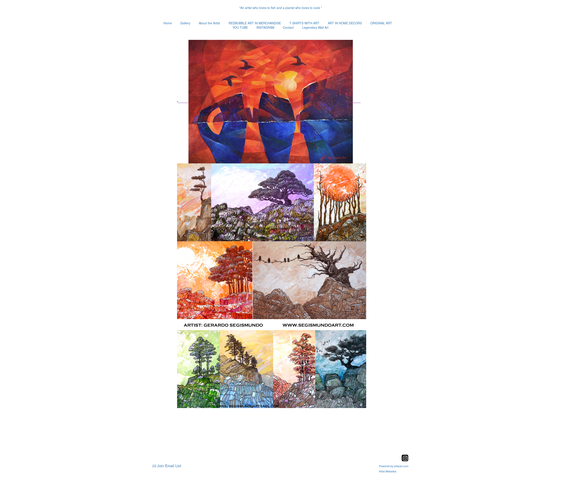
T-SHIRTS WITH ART (304, 23)
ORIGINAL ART (381, 23)
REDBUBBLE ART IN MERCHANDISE (255, 23)
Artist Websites (387, 471)
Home (167, 23)
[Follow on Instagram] (404, 460)
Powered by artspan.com (393, 466)
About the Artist (209, 23)
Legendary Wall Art (315, 27)
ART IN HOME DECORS (345, 23)
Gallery (185, 23)
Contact (288, 27)
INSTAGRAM (265, 27)
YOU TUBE (240, 27)
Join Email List (169, 465)
